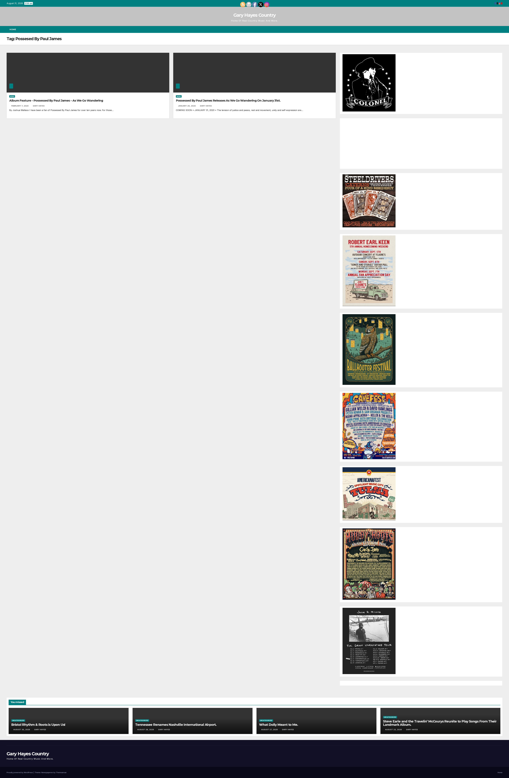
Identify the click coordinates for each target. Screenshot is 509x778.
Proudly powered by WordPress (20, 772)
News (12, 96)
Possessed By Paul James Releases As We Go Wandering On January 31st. (228, 100)
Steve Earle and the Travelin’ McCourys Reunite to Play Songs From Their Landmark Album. (440, 723)
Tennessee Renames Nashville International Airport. (175, 725)
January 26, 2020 (187, 106)
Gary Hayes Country (254, 15)
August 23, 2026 (393, 730)
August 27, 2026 (269, 730)
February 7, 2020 (20, 106)
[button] (495, 29)
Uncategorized (18, 720)
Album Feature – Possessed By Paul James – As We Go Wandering (56, 100)
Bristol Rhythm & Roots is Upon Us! (38, 725)
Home (13, 29)
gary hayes (39, 106)
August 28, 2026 (146, 730)
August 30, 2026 (22, 730)
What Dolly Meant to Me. (278, 725)
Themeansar (61, 772)
